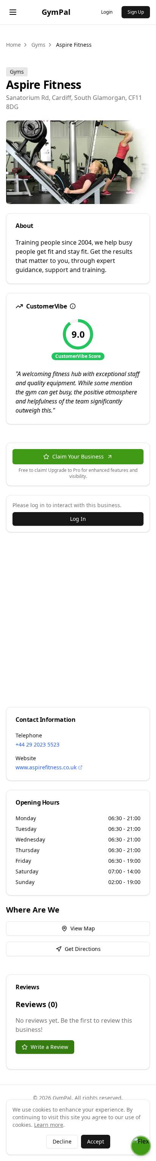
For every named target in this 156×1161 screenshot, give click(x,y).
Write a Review (49, 1046)
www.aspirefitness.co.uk (46, 767)
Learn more (48, 1124)
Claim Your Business (78, 456)
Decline (62, 1141)
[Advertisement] (78, 619)
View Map (82, 928)
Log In (78, 518)
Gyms (38, 44)
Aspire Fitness (74, 44)
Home (13, 44)
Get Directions (83, 948)
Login (106, 12)
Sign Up (136, 12)
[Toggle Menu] (13, 12)
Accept (95, 1141)
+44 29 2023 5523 (37, 744)
